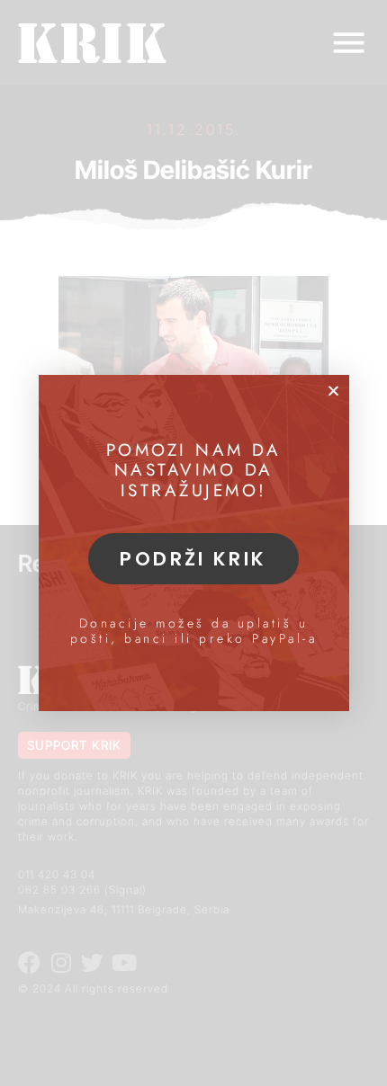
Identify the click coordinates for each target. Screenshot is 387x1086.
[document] (193, 543)
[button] (333, 390)
